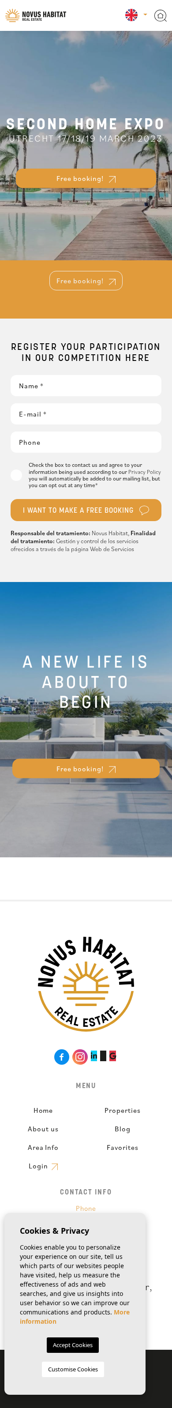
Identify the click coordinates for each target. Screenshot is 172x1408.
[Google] (112, 1056)
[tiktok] (103, 1056)
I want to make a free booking (79, 510)
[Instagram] (80, 1057)
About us (43, 1128)
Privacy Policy (144, 472)
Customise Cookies (73, 1369)
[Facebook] (62, 1057)
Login (39, 1165)
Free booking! (80, 178)
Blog (123, 1128)
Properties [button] (123, 1110)
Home (43, 1110)
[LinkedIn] (94, 1056)
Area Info (43, 1147)
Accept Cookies (73, 1345)
